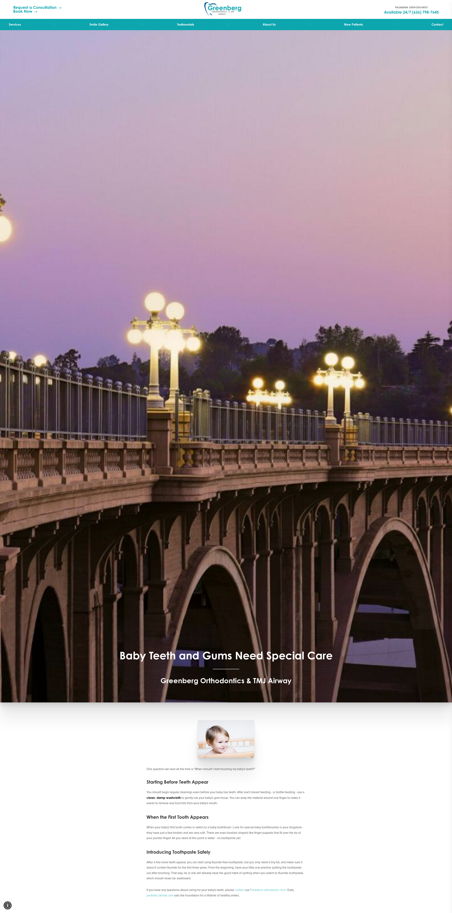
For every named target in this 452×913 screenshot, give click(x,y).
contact (239, 890)
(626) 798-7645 (425, 12)
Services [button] (15, 24)
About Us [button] (269, 24)
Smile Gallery (99, 24)
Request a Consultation (34, 7)
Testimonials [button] (185, 24)
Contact (437, 24)
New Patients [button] (353, 24)
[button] (8, 905)
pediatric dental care (160, 895)
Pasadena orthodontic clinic (268, 890)
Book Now (22, 11)
